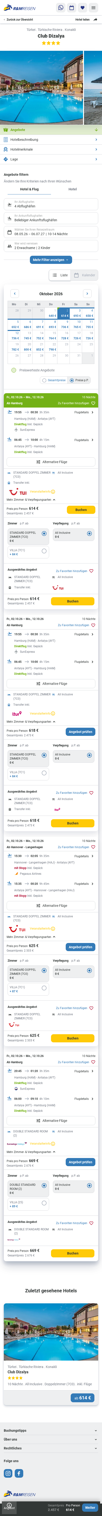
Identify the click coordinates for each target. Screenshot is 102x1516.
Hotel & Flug (29, 189)
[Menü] (93, 7)
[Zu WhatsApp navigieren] (60, 7)
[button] (51, 1430)
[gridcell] (51, 313)
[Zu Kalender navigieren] (71, 7)
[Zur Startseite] (20, 7)
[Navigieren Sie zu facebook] (19, 1473)
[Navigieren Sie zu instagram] (8, 1473)
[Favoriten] (82, 7)
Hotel (73, 189)
